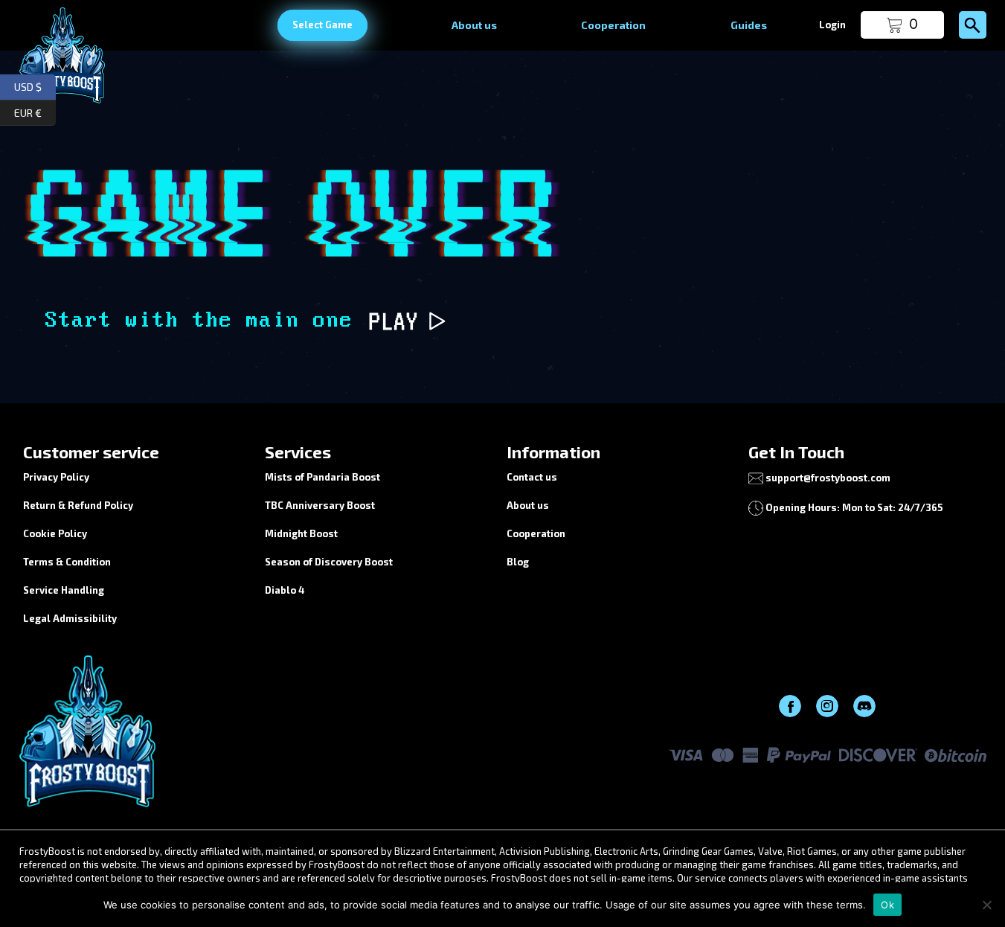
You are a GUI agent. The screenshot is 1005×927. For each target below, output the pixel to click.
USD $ (35, 85)
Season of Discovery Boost (329, 562)
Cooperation (613, 25)
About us (474, 25)
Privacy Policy (56, 477)
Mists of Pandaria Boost (322, 477)
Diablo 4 (284, 590)
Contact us (532, 477)
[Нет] (986, 904)
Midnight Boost (301, 533)
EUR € (35, 110)
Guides (749, 25)
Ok (887, 905)
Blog (518, 562)
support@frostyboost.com (827, 478)
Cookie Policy (55, 533)
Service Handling (63, 590)
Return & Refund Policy (78, 505)
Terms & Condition (67, 562)
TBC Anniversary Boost (320, 505)
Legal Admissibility (70, 618)
